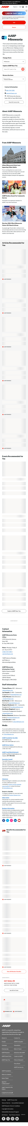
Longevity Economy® (7, 1092)
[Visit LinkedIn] (17, 1118)
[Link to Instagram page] (11, 820)
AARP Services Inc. (19, 1067)
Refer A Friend (17, 1049)
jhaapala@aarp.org (16, 694)
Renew (14, 27)
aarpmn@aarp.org (11, 93)
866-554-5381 (10, 90)
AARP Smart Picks (6, 1056)
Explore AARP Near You (10, 65)
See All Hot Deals (14, 990)
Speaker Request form (14, 795)
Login (20, 6)
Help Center (5, 797)
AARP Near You (6, 1060)
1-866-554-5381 (7, 652)
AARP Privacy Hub (12, 1100)
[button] (26, 7)
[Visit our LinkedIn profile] (15, 820)
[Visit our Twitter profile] (7, 820)
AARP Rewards (6, 1052)
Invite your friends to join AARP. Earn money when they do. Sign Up (11, 2)
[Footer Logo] (14, 1026)
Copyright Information (7, 1109)
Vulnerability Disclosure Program (10, 1112)
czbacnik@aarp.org (18, 721)
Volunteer (4, 1045)
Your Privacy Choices (14, 1114)
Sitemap (4, 1100)
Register (15, 6)
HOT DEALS (8, 981)
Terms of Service (6, 1103)
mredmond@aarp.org (17, 707)
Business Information (8, 808)
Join (14, 22)
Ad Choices (5, 1114)
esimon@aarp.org (7, 713)
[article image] (14, 163)
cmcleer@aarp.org (8, 698)
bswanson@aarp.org (13, 717)
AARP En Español (18, 1041)
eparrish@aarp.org (14, 703)
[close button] (26, 10)
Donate (4, 1041)
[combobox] (14, 69)
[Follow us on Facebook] (3, 820)
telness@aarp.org (7, 690)
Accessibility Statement (18, 1103)
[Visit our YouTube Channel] (19, 820)
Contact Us (17, 1038)
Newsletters (17, 1045)
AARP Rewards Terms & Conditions (11, 1106)
